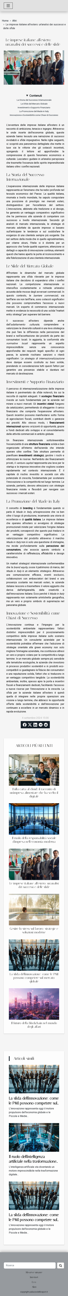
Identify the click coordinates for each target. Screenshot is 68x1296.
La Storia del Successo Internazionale (34, 100)
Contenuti (35, 95)
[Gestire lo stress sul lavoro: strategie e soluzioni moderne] (34, 909)
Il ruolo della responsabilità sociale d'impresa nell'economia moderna (34, 839)
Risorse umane (34, 1272)
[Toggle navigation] (8, 6)
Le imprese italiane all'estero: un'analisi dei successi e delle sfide (34, 885)
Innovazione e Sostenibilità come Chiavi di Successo (34, 115)
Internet (34, 1277)
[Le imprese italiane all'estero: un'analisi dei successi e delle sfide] (34, 864)
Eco (34, 1282)
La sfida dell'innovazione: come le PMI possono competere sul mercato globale (34, 977)
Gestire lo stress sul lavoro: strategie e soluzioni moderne (34, 930)
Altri (14, 20)
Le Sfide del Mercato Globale (34, 104)
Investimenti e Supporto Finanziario (34, 107)
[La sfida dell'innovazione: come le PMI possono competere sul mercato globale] (34, 955)
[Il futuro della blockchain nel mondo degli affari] (34, 1004)
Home (5, 20)
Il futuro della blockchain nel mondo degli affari (34, 1025)
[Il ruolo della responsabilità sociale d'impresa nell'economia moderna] (34, 819)
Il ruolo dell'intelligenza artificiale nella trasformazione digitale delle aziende (32, 1161)
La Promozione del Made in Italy (34, 111)
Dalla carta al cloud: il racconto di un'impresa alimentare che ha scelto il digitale (34, 792)
